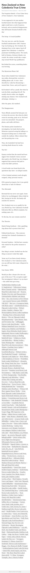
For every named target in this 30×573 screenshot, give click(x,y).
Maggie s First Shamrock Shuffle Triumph (15, 546)
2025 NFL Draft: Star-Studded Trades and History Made (15, 530)
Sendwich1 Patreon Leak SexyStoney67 (14, 543)
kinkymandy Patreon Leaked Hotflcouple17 (15, 333)
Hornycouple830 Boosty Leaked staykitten (15, 312)
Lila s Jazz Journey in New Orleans (17, 299)
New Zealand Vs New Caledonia (9, 10)
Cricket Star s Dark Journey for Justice (14, 507)
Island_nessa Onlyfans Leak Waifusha (13, 329)
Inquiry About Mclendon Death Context (14, 331)
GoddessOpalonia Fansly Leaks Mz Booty (15, 548)
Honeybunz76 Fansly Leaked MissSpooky (14, 409)
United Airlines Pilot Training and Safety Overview (13, 379)
